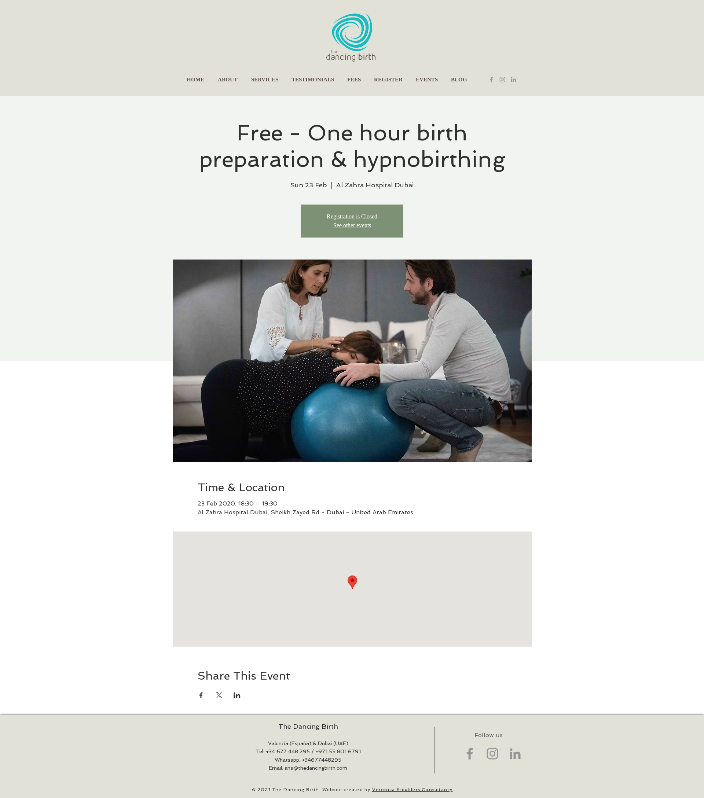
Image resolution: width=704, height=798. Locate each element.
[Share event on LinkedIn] (237, 695)
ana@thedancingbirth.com (316, 768)
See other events (352, 225)
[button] (264, 79)
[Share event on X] (219, 695)
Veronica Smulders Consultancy (412, 789)
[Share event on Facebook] (201, 695)
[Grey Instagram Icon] (492, 753)
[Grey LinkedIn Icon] (513, 79)
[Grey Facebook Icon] (491, 79)
